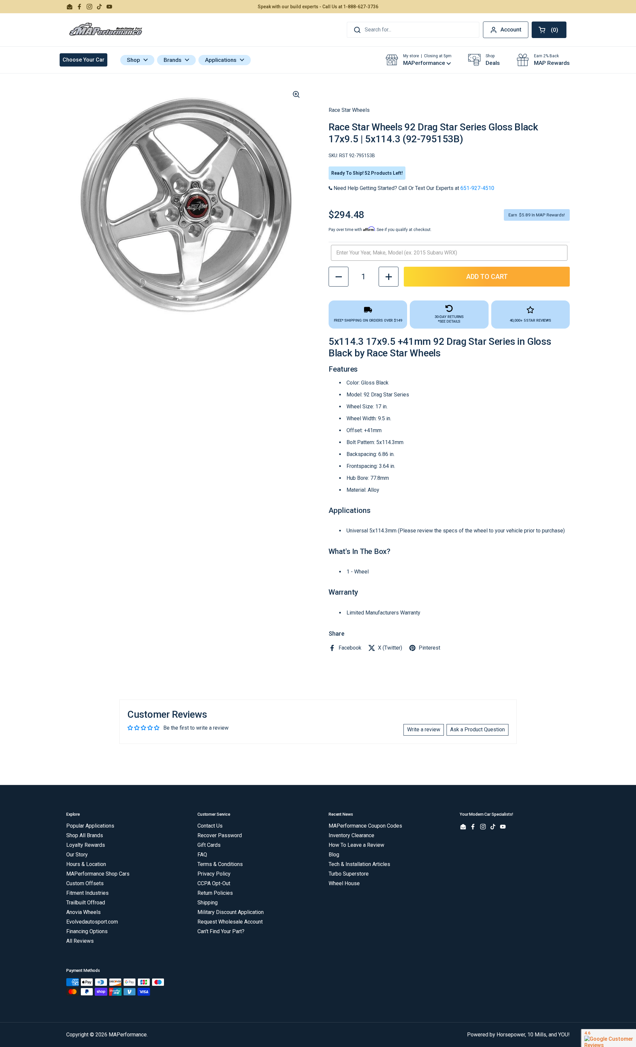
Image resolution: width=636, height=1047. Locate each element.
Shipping (207, 902)
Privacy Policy (214, 874)
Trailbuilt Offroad (85, 902)
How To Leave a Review (356, 845)
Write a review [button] (423, 729)
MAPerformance (128, 1034)
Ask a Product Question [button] (477, 729)
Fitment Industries (87, 893)
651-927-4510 (477, 188)
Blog (334, 854)
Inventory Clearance (351, 835)
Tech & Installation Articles (359, 864)
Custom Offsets (85, 883)
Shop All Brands (84, 835)
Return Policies (215, 893)
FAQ (202, 854)
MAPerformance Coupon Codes (365, 826)
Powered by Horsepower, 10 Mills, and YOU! (518, 1034)
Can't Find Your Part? (220, 931)
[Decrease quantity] (338, 277)
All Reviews (80, 941)
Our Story (77, 854)
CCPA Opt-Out (213, 883)
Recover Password (219, 835)
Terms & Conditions (220, 864)
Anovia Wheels (83, 912)
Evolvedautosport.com (92, 922)
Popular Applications (90, 826)
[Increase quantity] (388, 277)
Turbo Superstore (349, 874)
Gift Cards (209, 845)
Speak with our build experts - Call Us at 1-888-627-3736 (318, 6)
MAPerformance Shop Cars (98, 874)
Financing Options (87, 931)
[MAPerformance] (106, 30)
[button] (549, 30)
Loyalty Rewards (85, 845)
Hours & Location (86, 864)
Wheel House (344, 883)
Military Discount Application (230, 912)
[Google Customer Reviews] (608, 1038)
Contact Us (210, 826)
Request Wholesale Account (230, 922)
